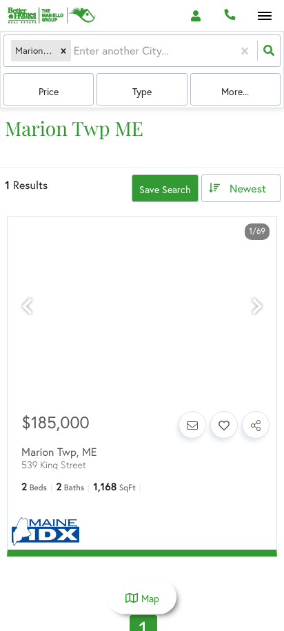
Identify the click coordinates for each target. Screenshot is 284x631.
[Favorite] (224, 425)
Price (49, 91)
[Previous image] (27, 306)
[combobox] (75, 51)
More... (235, 91)
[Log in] (195, 15)
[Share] (256, 425)
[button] (63, 50)
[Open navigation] (264, 16)
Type (142, 91)
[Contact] (192, 425)
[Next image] (257, 306)
